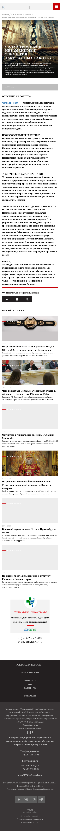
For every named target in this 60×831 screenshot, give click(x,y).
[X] (27, 299)
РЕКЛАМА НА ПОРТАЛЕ (28, 665)
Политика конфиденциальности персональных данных (30, 820)
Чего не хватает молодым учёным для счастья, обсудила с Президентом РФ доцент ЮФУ (29, 392)
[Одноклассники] (17, 299)
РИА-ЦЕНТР (30, 680)
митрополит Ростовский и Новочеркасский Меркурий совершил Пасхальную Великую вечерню (26, 485)
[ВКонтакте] (7, 299)
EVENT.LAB (30, 688)
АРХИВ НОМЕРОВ (30, 673)
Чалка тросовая (10, 103)
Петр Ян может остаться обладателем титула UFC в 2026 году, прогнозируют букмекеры (28, 348)
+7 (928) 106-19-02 (30, 754)
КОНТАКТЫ (30, 696)
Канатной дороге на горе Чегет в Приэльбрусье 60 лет (29, 531)
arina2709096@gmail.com (30, 775)
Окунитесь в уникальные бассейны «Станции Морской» (28, 436)
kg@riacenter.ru (30, 761)
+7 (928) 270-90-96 (30, 769)
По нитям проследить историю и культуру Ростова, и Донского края (26, 577)
